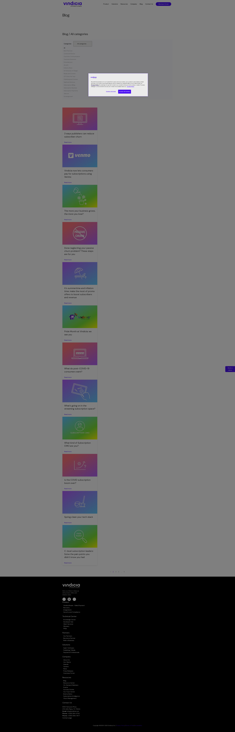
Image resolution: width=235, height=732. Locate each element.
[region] (118, 84)
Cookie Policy (130, 86)
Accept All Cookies (124, 91)
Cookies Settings (111, 91)
